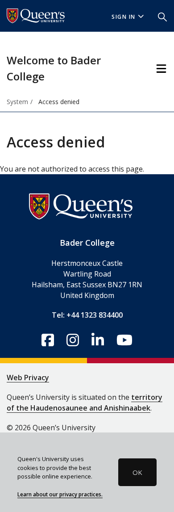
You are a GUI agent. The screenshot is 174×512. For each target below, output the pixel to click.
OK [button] (137, 472)
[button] (162, 16)
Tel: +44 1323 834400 (87, 315)
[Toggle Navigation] (161, 68)
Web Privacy (28, 377)
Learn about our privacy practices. (60, 494)
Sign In (124, 17)
